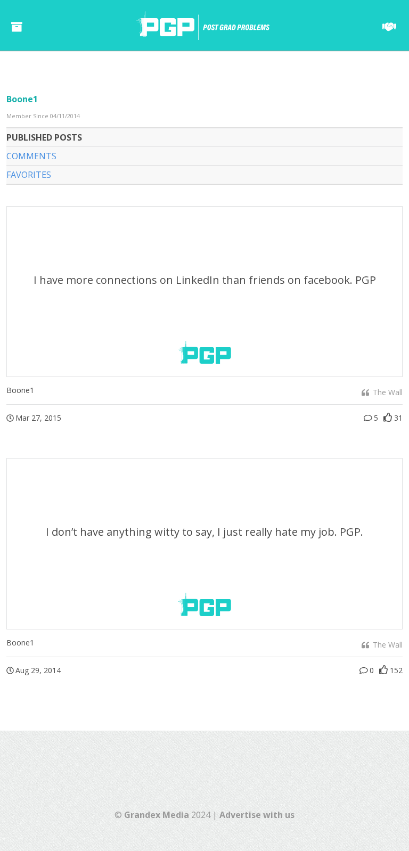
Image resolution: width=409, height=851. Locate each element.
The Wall (387, 392)
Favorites (28, 175)
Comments (31, 156)
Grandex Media (156, 815)
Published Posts (44, 137)
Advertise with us (257, 815)
